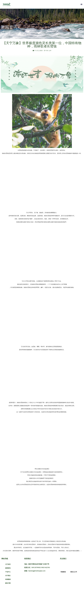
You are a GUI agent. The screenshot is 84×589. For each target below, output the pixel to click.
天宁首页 (8, 564)
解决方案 (8, 583)
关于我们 (8, 575)
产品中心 (8, 572)
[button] (81, 4)
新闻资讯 (8, 568)
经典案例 (8, 579)
